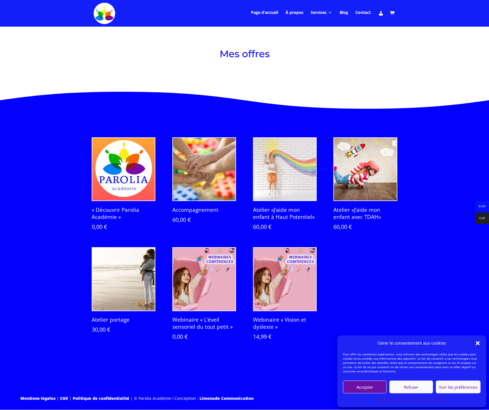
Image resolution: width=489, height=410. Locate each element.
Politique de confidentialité (426, 399)
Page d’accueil (264, 12)
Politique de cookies (392, 399)
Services (319, 12)
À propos (294, 12)
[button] (478, 343)
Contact (363, 12)
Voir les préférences (458, 387)
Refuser (411, 387)
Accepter (365, 387)
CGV (64, 398)
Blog (344, 12)
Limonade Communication (227, 398)
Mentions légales (37, 398)
